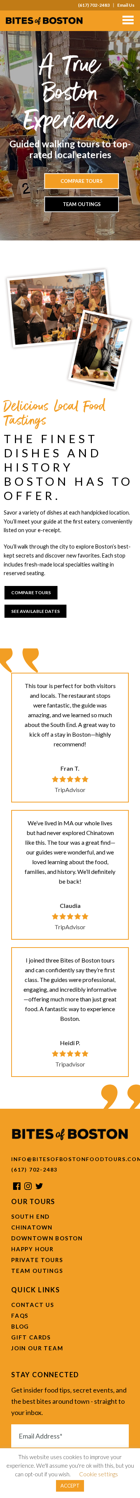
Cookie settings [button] (98, 1474)
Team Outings (82, 204)
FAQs (19, 1315)
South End (30, 1216)
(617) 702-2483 (94, 5)
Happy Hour (32, 1249)
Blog (20, 1326)
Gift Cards (31, 1337)
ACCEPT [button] (70, 1486)
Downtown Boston (47, 1238)
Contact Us (32, 1304)
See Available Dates (35, 611)
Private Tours (37, 1259)
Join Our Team (37, 1348)
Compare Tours (81, 181)
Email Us (125, 5)
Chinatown (32, 1227)
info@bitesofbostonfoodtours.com (70, 1159)
